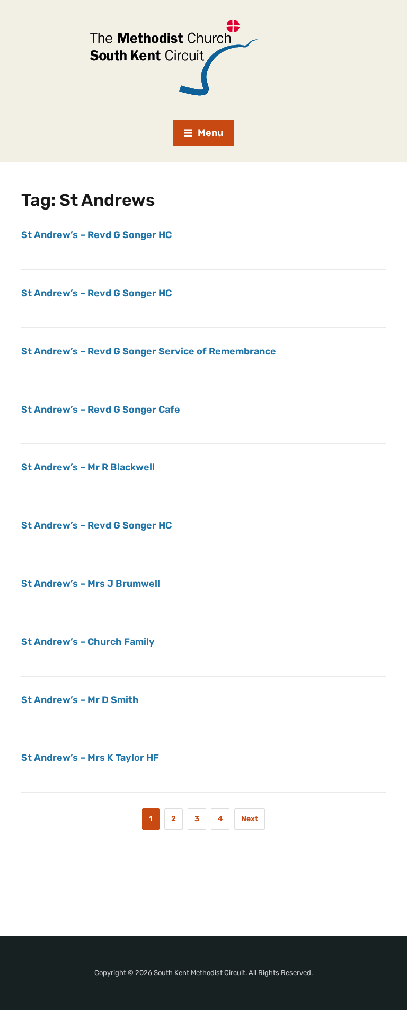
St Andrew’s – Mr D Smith (80, 700)
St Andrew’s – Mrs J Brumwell (90, 583)
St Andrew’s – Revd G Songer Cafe (100, 409)
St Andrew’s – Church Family (88, 642)
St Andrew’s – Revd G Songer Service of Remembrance (148, 351)
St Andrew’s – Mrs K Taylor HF (90, 757)
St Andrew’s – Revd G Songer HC (96, 235)
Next (249, 818)
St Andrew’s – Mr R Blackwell (88, 467)
